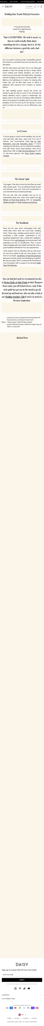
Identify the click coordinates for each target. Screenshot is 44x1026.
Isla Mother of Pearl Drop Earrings (29, 256)
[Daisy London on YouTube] (29, 988)
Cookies (26, 1018)
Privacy (17, 1018)
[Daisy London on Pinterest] (20, 988)
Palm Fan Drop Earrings (27, 151)
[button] (41, 7)
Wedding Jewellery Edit (15, 296)
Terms (9, 1018)
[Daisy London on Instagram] (15, 988)
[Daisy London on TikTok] (24, 988)
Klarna (34, 1018)
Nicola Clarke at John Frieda (15, 282)
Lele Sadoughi (20, 240)
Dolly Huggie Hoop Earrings (27, 202)
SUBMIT (22, 980)
